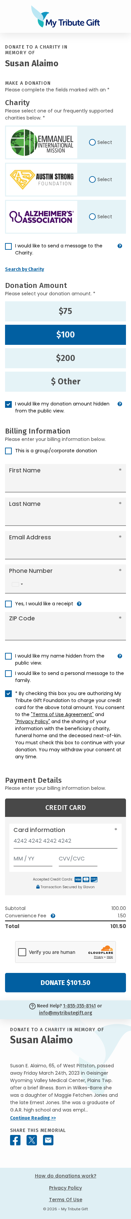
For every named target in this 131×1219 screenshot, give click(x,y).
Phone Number (31, 571)
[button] (120, 252)
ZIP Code (22, 618)
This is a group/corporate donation (56, 450)
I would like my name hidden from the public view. (59, 659)
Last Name (25, 504)
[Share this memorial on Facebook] (15, 1140)
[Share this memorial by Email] (48, 1140)
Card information (39, 830)
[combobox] (17, 584)
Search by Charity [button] (24, 269)
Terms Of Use (65, 1199)
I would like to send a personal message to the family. (69, 677)
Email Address (30, 537)
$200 (65, 358)
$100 (65, 335)
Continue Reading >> (33, 1118)
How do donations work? (65, 1175)
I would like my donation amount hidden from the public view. (62, 407)
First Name (25, 470)
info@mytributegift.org (65, 1013)
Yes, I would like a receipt (44, 603)
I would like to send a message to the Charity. (58, 249)
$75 (65, 311)
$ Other (65, 382)
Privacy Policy (65, 1188)
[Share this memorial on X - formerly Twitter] (31, 1140)
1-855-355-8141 (79, 1006)
